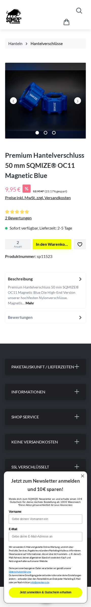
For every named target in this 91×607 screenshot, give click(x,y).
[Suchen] (79, 10)
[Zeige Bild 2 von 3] (45, 132)
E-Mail (13, 529)
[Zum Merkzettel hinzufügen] (80, 244)
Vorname (15, 511)
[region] (45, 102)
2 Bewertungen (18, 217)
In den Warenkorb (52, 244)
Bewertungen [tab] (20, 317)
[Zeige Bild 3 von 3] (54, 132)
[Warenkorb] (66, 22)
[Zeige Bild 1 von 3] (37, 132)
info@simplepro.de (39, 582)
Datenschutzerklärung (20, 571)
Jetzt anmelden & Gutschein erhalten (46, 592)
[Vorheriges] (13, 100)
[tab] (45, 290)
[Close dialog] (82, 476)
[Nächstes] (77, 100)
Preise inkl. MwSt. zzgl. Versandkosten (38, 197)
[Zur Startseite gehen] (27, 16)
